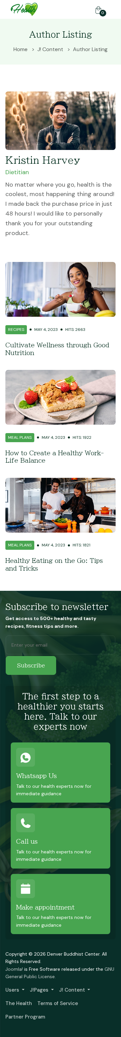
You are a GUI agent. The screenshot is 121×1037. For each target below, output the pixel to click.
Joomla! (14, 969)
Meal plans (20, 437)
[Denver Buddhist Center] (24, 8)
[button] (15, 990)
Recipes (16, 329)
